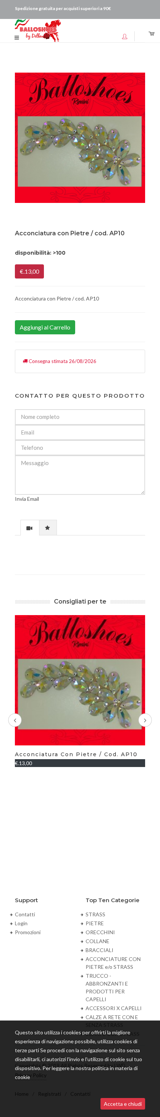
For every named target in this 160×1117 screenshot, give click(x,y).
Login (21, 923)
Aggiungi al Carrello (45, 327)
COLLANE (97, 941)
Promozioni (28, 932)
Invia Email (27, 499)
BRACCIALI (99, 950)
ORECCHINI (100, 932)
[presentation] (30, 528)
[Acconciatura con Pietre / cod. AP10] (80, 138)
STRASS (95, 914)
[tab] (29, 527)
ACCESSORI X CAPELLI (114, 1008)
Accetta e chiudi (123, 1104)
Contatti (25, 914)
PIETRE (95, 923)
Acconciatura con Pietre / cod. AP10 (76, 754)
